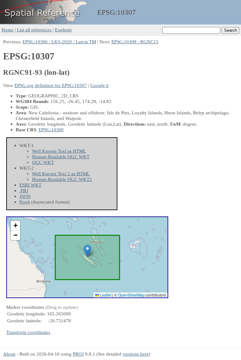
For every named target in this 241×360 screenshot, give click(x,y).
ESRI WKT (30, 185)
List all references (34, 29)
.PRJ (23, 190)
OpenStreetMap (131, 294)
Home (7, 29)
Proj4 (24, 202)
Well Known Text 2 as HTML (61, 173)
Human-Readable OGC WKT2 (62, 179)
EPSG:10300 (51, 129)
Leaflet (105, 294)
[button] (87, 250)
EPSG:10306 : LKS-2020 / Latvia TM (59, 41)
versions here (136, 354)
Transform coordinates (28, 332)
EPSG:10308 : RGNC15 (134, 41)
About (9, 354)
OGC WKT (43, 162)
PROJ (78, 354)
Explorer (63, 29)
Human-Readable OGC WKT (60, 156)
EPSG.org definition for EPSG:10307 (50, 85)
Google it (99, 85)
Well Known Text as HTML (59, 151)
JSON (25, 196)
